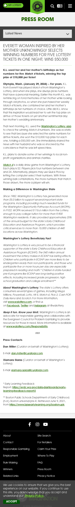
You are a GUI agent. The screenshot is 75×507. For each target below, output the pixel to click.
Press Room (44, 469)
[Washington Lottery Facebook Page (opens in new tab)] (30, 424)
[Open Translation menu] (59, 6)
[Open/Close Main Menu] (68, 6)
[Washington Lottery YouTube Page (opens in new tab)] (45, 424)
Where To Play (46, 456)
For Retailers (45, 442)
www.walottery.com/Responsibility (27, 326)
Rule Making (10, 463)
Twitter (24, 306)
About (7, 436)
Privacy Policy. (34, 496)
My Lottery (14, 5)
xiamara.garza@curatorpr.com (29, 370)
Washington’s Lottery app (56, 126)
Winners (7, 469)
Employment (10, 456)
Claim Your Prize (47, 449)
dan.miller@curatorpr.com (27, 353)
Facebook (13, 306)
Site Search (44, 436)
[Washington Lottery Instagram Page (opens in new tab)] (37, 424)
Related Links (11, 476)
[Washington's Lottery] (37, 7)
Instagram (40, 306)
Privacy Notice (46, 476)
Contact (8, 442)
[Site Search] (52, 6)
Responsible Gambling (16, 449)
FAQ (40, 463)
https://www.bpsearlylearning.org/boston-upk (37, 405)
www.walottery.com (20, 302)
